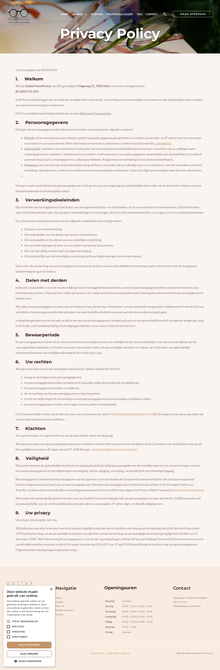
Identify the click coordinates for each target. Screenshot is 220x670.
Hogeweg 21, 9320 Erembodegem (190, 597)
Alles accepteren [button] (29, 644)
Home (59, 597)
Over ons (60, 606)
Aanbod (59, 602)
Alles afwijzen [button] (29, 653)
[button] (165, 14)
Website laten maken (187, 653)
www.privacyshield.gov (188, 490)
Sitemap (125, 653)
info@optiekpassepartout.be (134, 414)
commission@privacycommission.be (113, 449)
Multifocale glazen (64, 610)
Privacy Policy (97, 653)
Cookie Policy (112, 653)
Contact (59, 614)
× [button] (51, 589)
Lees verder (27, 614)
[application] (84, 14)
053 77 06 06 (180, 602)
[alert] (29, 626)
